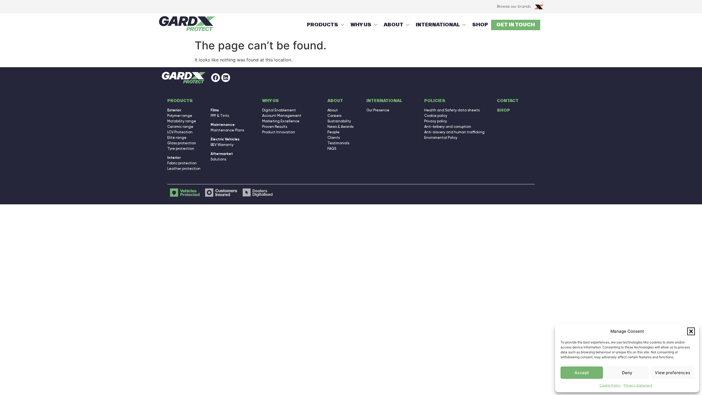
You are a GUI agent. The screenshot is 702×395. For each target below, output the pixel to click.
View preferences (672, 372)
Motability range (181, 121)
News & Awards (340, 127)
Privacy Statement (638, 385)
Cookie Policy (610, 385)
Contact (508, 100)
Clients (333, 138)
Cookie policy (435, 116)
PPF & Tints (220, 116)
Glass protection (181, 143)
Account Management (281, 116)
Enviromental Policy (440, 138)
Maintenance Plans (227, 130)
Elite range (176, 138)
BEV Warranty (222, 145)
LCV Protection (180, 132)
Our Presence (377, 110)
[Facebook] (215, 77)
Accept (581, 372)
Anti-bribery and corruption (447, 127)
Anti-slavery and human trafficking (454, 132)
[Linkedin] (225, 77)
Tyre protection (180, 148)
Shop (503, 110)
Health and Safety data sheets (452, 110)
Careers (334, 116)
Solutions (218, 159)
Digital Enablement (279, 110)
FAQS (331, 148)
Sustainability (339, 121)
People (333, 132)
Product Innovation (278, 132)
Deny (627, 372)
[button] (691, 331)
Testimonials (338, 143)
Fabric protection (182, 163)
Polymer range (179, 116)
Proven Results (274, 127)
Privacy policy (435, 121)
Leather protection (183, 169)
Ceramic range (180, 127)
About (332, 110)
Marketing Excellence (280, 121)
